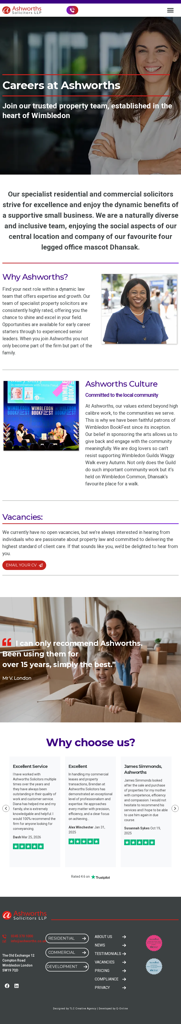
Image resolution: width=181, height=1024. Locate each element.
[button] (5, 808)
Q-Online (122, 1008)
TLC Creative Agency (83, 1008)
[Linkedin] (16, 986)
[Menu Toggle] (170, 10)
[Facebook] (7, 986)
